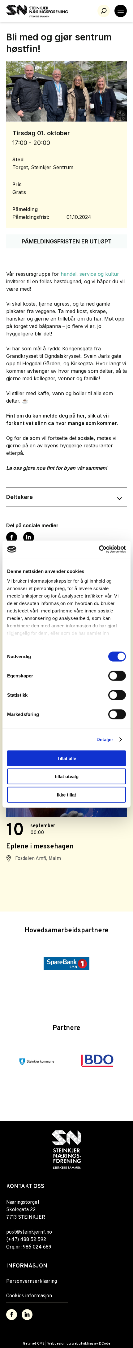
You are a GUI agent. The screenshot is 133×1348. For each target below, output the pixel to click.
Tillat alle (66, 758)
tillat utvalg (67, 776)
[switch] (117, 676)
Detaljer (105, 739)
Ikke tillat (66, 794)
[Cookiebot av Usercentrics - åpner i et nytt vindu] (99, 549)
